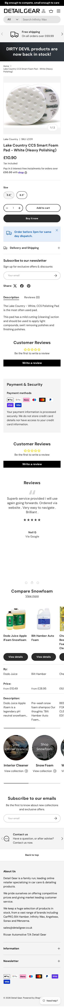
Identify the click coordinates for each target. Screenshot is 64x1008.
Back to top (32, 854)
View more (32, 596)
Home (6, 66)
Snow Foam (44, 765)
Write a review (32, 363)
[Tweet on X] (15, 285)
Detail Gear (16, 997)
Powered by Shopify (32, 997)
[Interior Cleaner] (16, 747)
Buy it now (32, 218)
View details (16, 656)
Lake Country (10, 139)
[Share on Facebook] (21, 285)
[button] (51, 11)
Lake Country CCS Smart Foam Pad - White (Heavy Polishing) (28, 70)
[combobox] (32, 19)
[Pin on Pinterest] (28, 285)
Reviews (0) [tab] (32, 297)
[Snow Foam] (44, 747)
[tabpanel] (32, 317)
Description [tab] (11, 297)
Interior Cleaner (16, 765)
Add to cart (43, 207)
